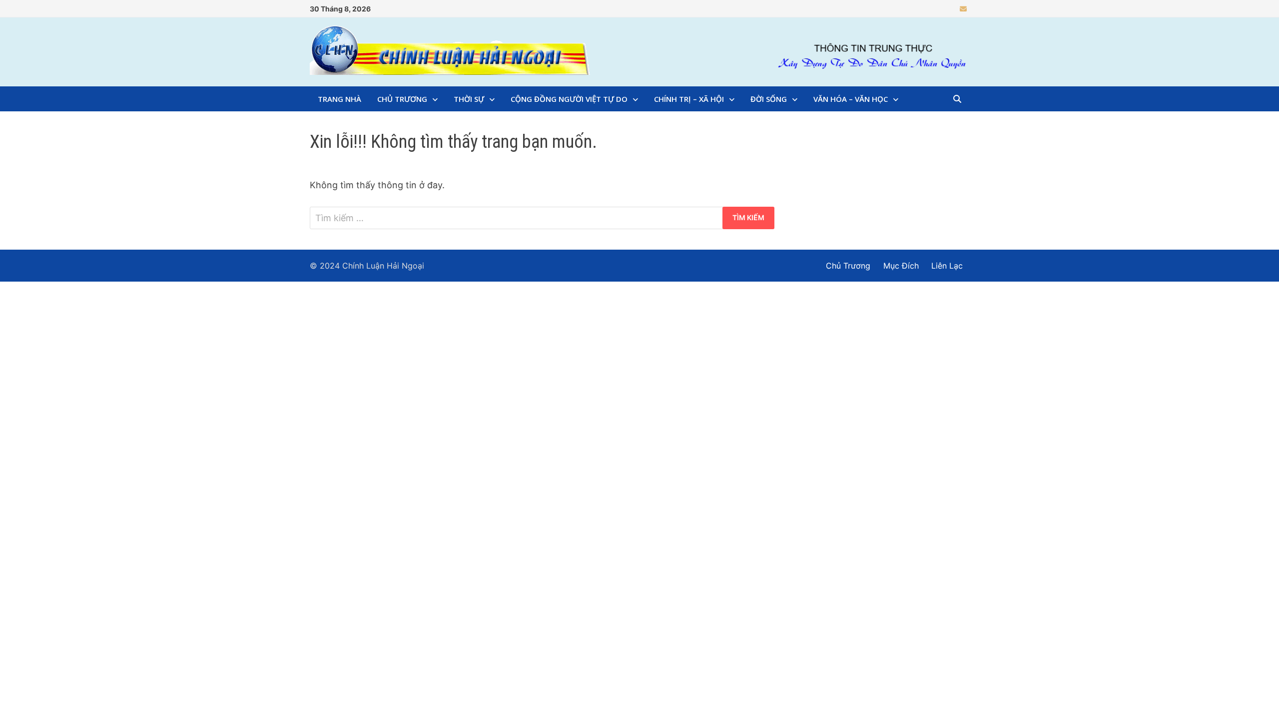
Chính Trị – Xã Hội (689, 99)
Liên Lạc (947, 266)
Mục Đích (901, 266)
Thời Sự (469, 99)
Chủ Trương (402, 99)
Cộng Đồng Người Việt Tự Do (569, 99)
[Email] (963, 8)
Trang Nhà (339, 99)
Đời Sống (768, 99)
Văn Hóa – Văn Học (850, 99)
